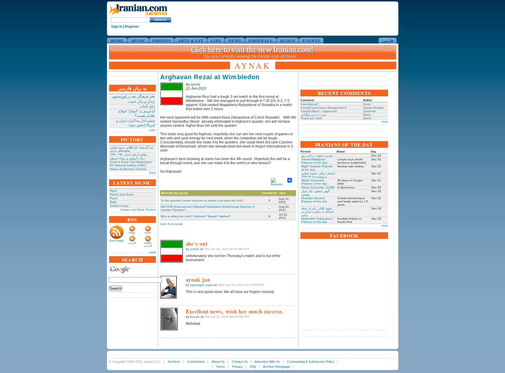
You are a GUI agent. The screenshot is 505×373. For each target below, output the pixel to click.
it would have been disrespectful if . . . (326, 107)
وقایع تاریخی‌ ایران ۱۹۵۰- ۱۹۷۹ (128, 154)
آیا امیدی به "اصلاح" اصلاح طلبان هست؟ (136, 113)
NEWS (235, 40)
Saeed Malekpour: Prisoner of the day (314, 161)
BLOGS (287, 40)
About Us (218, 361)
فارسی (387, 40)
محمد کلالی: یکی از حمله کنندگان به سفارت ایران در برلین (317, 211)
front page (117, 240)
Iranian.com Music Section (138, 209)
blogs (132, 232)
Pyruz (113, 198)
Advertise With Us (267, 361)
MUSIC (138, 40)
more (152, 172)
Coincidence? (309, 104)
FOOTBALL (260, 40)
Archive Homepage (276, 366)
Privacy (237, 366)
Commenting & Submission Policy (310, 361)
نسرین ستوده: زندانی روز (317, 155)
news (148, 232)
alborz (367, 118)
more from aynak (171, 223)
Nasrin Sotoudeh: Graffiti (318, 187)
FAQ (253, 366)
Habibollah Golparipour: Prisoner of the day (317, 220)
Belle (113, 202)
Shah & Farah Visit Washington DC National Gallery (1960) (131, 163)
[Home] (138, 15)
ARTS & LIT (190, 40)
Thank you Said (311, 118)
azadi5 (194, 249)
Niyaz (113, 190)
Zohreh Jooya (119, 205)
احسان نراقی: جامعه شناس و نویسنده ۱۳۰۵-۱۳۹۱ (318, 175)
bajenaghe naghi (201, 285)
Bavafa (195, 316)
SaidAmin (369, 111)
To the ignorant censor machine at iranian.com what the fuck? (202, 200)
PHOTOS (162, 40)
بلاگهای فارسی (148, 244)
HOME (117, 40)
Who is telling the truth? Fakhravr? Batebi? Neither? (196, 216)
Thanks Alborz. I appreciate (318, 111)
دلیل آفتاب (147, 106)
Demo (367, 104)
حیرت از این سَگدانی (313, 114)
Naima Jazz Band (122, 194)
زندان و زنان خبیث (141, 101)
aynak (195, 84)
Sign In (116, 27)
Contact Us (240, 361)
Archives (174, 361)
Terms (220, 366)
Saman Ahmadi (373, 107)
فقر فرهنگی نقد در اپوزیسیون (133, 96)
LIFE (216, 40)
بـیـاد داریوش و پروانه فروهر (127, 158)
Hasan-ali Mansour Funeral (128, 169)
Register (132, 27)
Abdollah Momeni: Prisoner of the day (314, 200)
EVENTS (311, 40)
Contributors (196, 361)
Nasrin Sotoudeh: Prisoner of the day (314, 182)
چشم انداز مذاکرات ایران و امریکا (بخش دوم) (135, 123)
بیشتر (152, 129)
